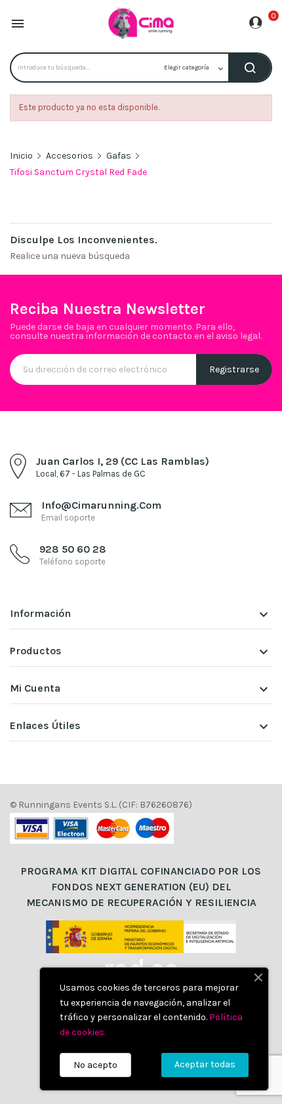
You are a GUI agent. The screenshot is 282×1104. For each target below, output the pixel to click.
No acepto (95, 1065)
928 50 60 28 (72, 549)
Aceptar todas (204, 1064)
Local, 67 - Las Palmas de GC (91, 474)
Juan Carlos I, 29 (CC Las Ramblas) (122, 461)
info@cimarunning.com (101, 505)
